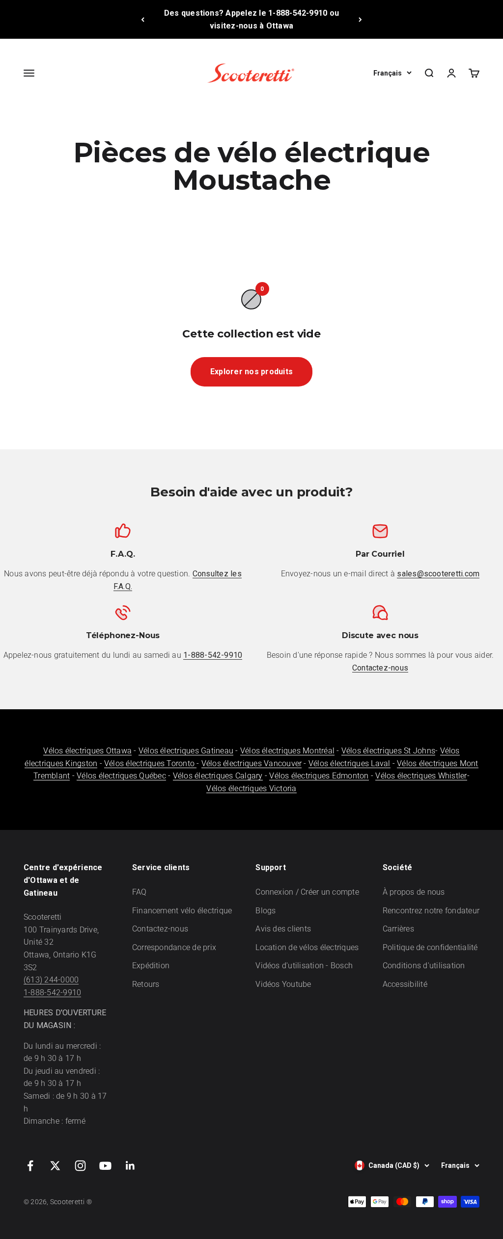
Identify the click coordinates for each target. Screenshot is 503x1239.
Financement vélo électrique (182, 910)
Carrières (398, 928)
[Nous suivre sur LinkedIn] (130, 1165)
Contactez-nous (160, 928)
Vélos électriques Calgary (218, 775)
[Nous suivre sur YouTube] (105, 1165)
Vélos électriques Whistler (421, 775)
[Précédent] (142, 19)
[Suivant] (360, 19)
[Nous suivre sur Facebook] (30, 1165)
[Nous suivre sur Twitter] (55, 1165)
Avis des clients (283, 928)
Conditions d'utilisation (424, 965)
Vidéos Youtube (283, 984)
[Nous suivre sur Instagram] (80, 1165)
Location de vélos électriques (307, 947)
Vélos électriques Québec (121, 775)
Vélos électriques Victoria (251, 788)
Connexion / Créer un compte (307, 892)
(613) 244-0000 (51, 979)
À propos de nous (414, 892)
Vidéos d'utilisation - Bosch (304, 965)
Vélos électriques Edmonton (318, 775)
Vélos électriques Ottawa (87, 750)
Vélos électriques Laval (349, 763)
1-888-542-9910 (52, 992)
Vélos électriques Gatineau (186, 750)
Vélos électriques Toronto (150, 763)
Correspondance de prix (174, 947)
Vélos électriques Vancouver (251, 763)
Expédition (150, 965)
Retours (146, 984)
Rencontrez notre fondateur (431, 910)
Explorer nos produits (251, 371)
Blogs (265, 910)
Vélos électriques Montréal (287, 750)
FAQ (139, 892)
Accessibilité (405, 984)
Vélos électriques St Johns (388, 750)
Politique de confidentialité (430, 947)
